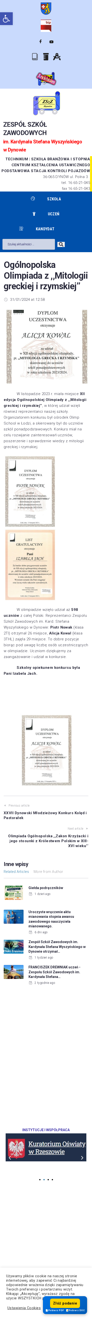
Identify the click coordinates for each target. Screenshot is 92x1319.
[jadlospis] (46, 56)
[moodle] (57, 56)
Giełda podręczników (45, 888)
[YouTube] (51, 41)
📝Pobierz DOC (75, 1310)
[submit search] (61, 244)
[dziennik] (35, 56)
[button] (6, 18)
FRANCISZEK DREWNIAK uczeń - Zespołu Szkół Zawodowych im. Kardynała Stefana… (54, 972)
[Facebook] (40, 41)
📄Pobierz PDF (54, 1310)
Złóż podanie (65, 1303)
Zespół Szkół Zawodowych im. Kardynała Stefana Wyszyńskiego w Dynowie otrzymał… (57, 946)
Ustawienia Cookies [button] (24, 1308)
